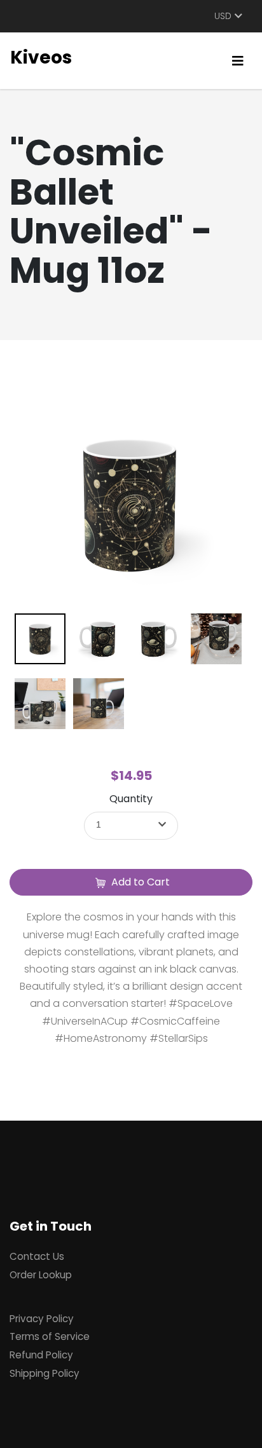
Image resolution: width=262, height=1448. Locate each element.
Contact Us (37, 1256)
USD (222, 16)
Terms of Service (50, 1336)
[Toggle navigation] (238, 61)
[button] (131, 826)
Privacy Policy (42, 1318)
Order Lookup (41, 1274)
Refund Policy (41, 1355)
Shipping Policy (44, 1373)
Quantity (131, 798)
